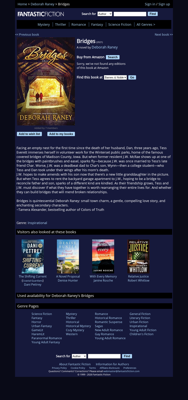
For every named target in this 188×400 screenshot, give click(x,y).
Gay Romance (104, 334)
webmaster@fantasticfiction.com (121, 371)
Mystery (44, 24)
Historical (72, 322)
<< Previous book (27, 35)
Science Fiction (119, 24)
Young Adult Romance (110, 338)
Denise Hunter (68, 280)
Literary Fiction (140, 318)
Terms (92, 368)
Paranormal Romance (47, 338)
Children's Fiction (141, 334)
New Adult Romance (109, 330)
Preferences (129, 368)
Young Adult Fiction (143, 330)
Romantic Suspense (108, 322)
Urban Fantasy (42, 326)
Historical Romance (108, 318)
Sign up (164, 4)
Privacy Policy (59, 368)
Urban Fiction (139, 322)
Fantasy (97, 24)
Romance (78, 24)
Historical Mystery (78, 326)
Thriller (60, 24)
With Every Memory (103, 276)
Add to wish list (29, 134)
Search (113, 57)
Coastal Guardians (33, 280)
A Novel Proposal (68, 276)
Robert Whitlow (138, 280)
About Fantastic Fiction (75, 364)
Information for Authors (112, 364)
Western (72, 334)
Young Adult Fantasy (46, 342)
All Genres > (147, 24)
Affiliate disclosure (110, 368)
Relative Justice (138, 276)
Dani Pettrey (32, 284)
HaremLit (38, 334)
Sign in (150, 4)
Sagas (99, 326)
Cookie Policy (78, 368)
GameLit (37, 330)
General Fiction (140, 314)
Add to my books (61, 134)
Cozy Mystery (75, 330)
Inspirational (37, 223)
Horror (36, 322)
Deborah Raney (105, 47)
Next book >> (164, 35)
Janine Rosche (103, 280)
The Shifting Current (33, 276)
